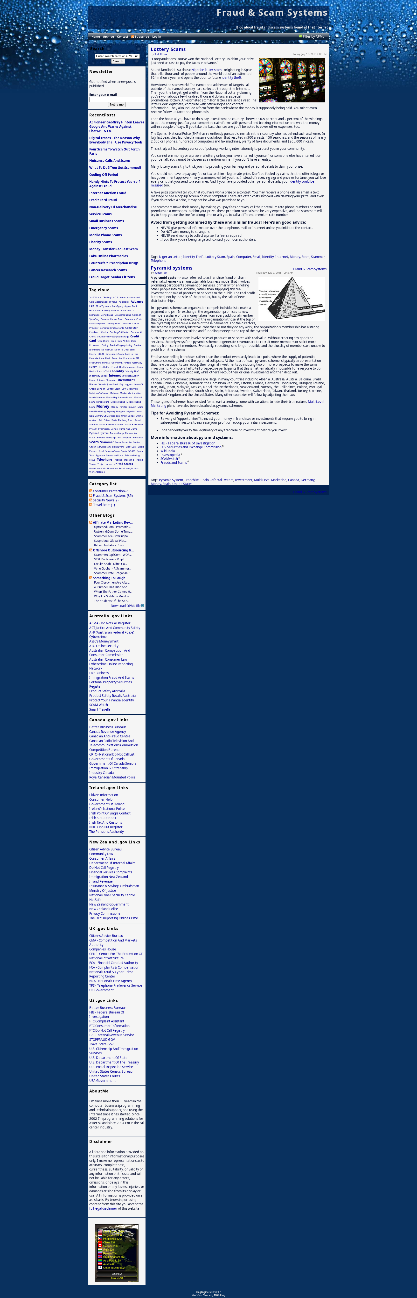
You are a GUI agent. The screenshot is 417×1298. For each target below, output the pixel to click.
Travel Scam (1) (104, 505)
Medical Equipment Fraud (119, 397)
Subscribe (142, 37)
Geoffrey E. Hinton (121, 362)
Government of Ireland (107, 804)
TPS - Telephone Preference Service (115, 985)
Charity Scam (113, 323)
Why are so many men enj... (113, 596)
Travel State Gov (101, 1044)
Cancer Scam (116, 319)
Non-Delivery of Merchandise (113, 207)
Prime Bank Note (134, 424)
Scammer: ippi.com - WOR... (113, 555)
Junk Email (112, 384)
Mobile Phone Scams (105, 235)
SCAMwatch (169, 458)
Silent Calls (131, 446)
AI (97, 306)
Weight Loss (132, 468)
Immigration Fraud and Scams (111, 677)
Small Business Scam (109, 451)
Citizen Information (103, 795)
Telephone (159, 260)
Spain (231, 257)
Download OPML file (126, 606)
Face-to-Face (131, 354)
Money (295, 257)
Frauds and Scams (173, 462)
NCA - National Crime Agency (110, 981)
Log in (156, 37)
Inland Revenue (101, 881)
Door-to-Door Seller (124, 349)
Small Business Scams (106, 221)
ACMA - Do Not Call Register (110, 623)
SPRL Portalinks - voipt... (110, 559)
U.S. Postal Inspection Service (111, 1067)
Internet (281, 257)
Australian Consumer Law (108, 659)
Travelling (129, 459)
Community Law (101, 854)
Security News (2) (105, 500)
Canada (293, 480)
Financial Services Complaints (110, 872)
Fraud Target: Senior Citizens (112, 277)
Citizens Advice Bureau (106, 936)
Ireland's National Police (107, 808)
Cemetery (130, 319)
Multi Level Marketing (270, 480)
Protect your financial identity (111, 700)
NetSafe (95, 900)
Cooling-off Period (103, 174)
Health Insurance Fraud (131, 367)
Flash (108, 358)
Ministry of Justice (102, 890)
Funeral (106, 362)
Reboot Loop (117, 433)
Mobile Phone (118, 401)
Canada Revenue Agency (107, 731)
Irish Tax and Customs (105, 822)
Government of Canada (107, 759)
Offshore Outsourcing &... (113, 550)
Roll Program (125, 437)
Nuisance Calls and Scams (110, 160)
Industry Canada (101, 772)
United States (182, 484)
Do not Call (107, 349)
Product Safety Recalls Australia (112, 695)
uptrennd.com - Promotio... (112, 527)
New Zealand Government (109, 904)
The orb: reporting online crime (113, 918)
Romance (138, 437)
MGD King (219, 1295)
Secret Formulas (123, 442)
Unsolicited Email (116, 468)
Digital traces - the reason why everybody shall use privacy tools (116, 140)
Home (95, 37)
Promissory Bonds (108, 428)
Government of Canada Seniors (112, 763)
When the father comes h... (113, 592)
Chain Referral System (217, 480)
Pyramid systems (172, 268)
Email (256, 257)
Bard (123, 310)
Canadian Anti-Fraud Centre (109, 736)
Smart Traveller (100, 709)
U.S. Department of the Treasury (114, 1062)
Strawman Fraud (115, 455)
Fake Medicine (96, 358)
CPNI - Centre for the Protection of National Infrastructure (115, 956)
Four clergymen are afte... (112, 582)
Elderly (92, 354)
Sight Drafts (118, 446)
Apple (128, 306)
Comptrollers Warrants (112, 327)
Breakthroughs (123, 314)
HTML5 (107, 371)
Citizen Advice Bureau (105, 849)
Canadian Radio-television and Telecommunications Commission (113, 743)
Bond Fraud (107, 314)
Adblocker (124, 301)
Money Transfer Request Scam (113, 249)
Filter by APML (313, 36)
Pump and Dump (128, 428)
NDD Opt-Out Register (106, 827)
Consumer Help (100, 799)
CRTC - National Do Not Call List (111, 754)
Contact (122, 37)
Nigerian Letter (170, 257)
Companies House (102, 949)
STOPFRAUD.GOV (102, 1039)
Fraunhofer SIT (131, 358)
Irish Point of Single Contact (110, 813)
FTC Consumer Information (109, 1026)
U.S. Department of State (108, 1058)
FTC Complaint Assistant (106, 1021)
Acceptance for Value (106, 301)
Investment (243, 480)
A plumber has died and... (111, 587)
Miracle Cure (102, 401)
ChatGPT (126, 323)
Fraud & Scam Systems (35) (113, 495)
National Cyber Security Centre (112, 895)
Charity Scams (100, 242)
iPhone (93, 384)
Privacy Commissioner (105, 913)
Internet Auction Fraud (107, 193)
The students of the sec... (111, 601)
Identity (268, 257)
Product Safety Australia (107, 691)
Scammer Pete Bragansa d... (113, 573)
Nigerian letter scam (206, 70)
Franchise (192, 480)
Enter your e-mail (103, 95)
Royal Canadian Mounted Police (112, 777)
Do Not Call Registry (104, 867)
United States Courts (104, 1076)
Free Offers (95, 362)
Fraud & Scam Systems (272, 12)
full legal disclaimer (103, 1208)
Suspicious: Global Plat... (110, 541)
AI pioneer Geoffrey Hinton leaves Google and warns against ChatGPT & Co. (116, 126)
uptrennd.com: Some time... (113, 531)
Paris (114, 420)
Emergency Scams (103, 228)
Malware (114, 393)
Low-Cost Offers (130, 388)
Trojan (92, 464)
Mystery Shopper (116, 411)
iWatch (102, 384)
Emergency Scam (115, 354)
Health (93, 367)
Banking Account (110, 310)
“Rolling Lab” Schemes (114, 297)
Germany (307, 480)
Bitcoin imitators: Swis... (110, 545)
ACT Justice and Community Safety (114, 628)
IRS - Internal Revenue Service (111, 1035)
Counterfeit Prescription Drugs (114, 263)
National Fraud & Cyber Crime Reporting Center (111, 974)
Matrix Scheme (96, 397)
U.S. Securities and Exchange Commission (191, 447)
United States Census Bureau (110, 1071)
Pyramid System (171, 480)
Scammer (318, 257)
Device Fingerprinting (121, 345)
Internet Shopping (106, 380)
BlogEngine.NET (205, 1292)
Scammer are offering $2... (112, 536)
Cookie (104, 332)
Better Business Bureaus (107, 727)
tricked (139, 459)
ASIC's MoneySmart (103, 641)
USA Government (102, 1080)
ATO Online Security (103, 646)
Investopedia (170, 455)
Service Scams (100, 214)
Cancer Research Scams (108, 270)
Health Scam (95, 371)
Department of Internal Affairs (112, 863)
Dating (105, 345)
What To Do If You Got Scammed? (115, 167)
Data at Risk (124, 340)
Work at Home (97, 471)
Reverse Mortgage (106, 437)
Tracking (117, 459)
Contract (94, 332)
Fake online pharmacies (108, 256)
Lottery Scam (215, 257)
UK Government (101, 990)
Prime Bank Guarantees (111, 424)
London (101, 388)
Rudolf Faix (160, 54)
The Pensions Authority (106, 831)
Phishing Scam (125, 420)
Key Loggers (125, 384)
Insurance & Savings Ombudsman (114, 886)
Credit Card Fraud (103, 200)
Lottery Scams (168, 49)
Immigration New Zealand (108, 877)
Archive (108, 37)
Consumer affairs (102, 858)
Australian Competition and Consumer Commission (109, 652)
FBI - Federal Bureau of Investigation (187, 443)
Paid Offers (104, 420)
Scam (305, 257)
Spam (131, 451)
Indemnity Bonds (98, 375)
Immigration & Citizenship (108, 768)
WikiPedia (167, 451)
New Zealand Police (103, 909)
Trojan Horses (104, 464)
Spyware (100, 455)
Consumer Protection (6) (111, 491)
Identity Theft (193, 257)
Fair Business (99, 673)
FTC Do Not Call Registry (107, 1030)
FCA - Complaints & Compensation (114, 967)
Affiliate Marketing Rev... (113, 522)
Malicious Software (98, 393)
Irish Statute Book (102, 818)
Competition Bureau (104, 750)
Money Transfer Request (123, 406)
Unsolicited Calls (97, 468)
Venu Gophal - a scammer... (112, 568)
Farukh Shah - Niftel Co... (110, 564)
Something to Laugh (109, 578)
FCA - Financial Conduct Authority (113, 963)
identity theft (231, 77)
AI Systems (105, 306)
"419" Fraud (95, 297)
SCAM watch (98, 705)
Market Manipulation (130, 393)
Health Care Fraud (108, 367)
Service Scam (104, 446)
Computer (243, 257)
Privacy (93, 428)
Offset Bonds (127, 415)
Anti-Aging (117, 306)
